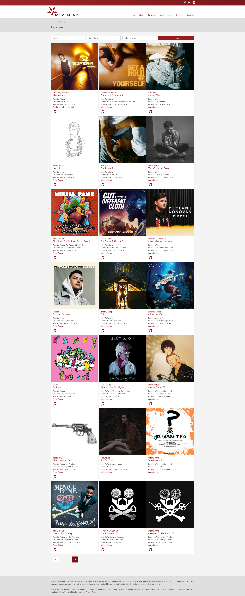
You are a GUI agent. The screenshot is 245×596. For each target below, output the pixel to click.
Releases (179, 15)
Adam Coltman (67, 107)
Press (169, 15)
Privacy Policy (91, 592)
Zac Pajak (56, 107)
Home (133, 15)
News (161, 15)
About (141, 15)
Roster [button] (151, 15)
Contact (190, 15)
